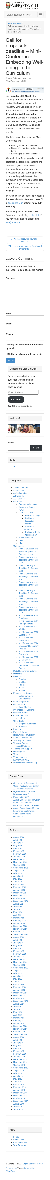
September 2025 (20, 867)
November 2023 (20, 928)
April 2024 (17, 914)
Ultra (21, 540)
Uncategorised (19, 751)
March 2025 (18, 884)
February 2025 (19, 887)
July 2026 (17, 839)
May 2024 (17, 912)
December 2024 (20, 892)
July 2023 (17, 939)
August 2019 (18, 1070)
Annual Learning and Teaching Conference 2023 (28, 593)
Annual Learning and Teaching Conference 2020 (28, 568)
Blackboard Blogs (32, 515)
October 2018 (19, 1098)
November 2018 (20, 1095)
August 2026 (18, 837)
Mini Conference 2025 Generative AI (28, 658)
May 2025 (17, 878)
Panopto (17, 729)
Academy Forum (20, 487)
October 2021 (19, 998)
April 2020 (17, 1048)
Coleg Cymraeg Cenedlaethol (26, 697)
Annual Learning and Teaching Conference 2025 (28, 610)
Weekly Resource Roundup (25, 762)
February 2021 (19, 1020)
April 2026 (17, 848)
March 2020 (18, 1051)
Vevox (16, 754)
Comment (10, 278)
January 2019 (19, 1089)
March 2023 (18, 951)
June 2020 (18, 1042)
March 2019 (18, 1084)
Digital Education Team (19, 14)
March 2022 (18, 984)
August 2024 (18, 903)
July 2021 (17, 1006)
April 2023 (17, 948)
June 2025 (18, 876)
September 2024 (20, 901)
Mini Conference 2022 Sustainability (28, 633)
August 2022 (18, 970)
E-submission (19, 676)
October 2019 (19, 1064)
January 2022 (19, 989)
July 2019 (17, 1073)
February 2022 (19, 987)
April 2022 (17, 981)
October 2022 (19, 964)
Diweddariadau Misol (28, 504)
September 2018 (20, 1101)
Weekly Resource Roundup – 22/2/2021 (25, 240)
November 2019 (20, 1062)
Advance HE (18, 495)
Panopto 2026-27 (21, 797)
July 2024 (17, 906)
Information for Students (24, 709)
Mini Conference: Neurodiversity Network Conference (29, 665)
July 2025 (17, 873)
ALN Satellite (19, 498)
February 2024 (19, 920)
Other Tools (18, 720)
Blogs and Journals (27, 723)
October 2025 (19, 864)
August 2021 (18, 1003)
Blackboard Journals (29, 528)
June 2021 (18, 1009)
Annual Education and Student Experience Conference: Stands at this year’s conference (26, 812)
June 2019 (18, 1076)
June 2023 (18, 942)
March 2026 (18, 851)
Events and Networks (22, 693)
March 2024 (18, 917)
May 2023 (17, 945)
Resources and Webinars (24, 734)
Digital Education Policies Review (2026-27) (24, 793)
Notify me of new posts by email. (25, 354)
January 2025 (19, 889)
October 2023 (19, 931)
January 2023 (19, 956)
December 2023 (20, 926)
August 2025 (18, 870)
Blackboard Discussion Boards (29, 521)
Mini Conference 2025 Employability (28, 653)
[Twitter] (14, 466)
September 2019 (20, 1067)
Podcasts (23, 726)
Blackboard (18, 501)
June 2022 (18, 976)
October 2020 (19, 1031)
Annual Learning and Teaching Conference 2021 (28, 576)
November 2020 (20, 1028)
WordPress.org (20, 1145)
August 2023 (18, 937)
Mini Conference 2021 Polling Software (28, 622)
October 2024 (19, 898)
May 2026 (17, 845)
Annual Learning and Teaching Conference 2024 (28, 601)
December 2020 (20, 1026)
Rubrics (22, 684)
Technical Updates (21, 745)
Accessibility (18, 490)
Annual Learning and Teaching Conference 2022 (28, 585)
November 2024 (20, 895)
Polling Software (20, 732)
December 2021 (20, 992)
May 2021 (17, 1012)
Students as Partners (22, 737)
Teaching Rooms (20, 743)
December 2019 (20, 1059)
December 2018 (20, 1092)
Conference (16, 23)
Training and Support (22, 748)
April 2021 (17, 1014)
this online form (15, 202)
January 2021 (19, 1023)
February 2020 (19, 1053)
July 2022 (17, 973)
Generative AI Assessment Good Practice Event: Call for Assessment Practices (26, 786)
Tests (21, 687)
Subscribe (16, 399)
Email (8, 323)
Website (9, 333)
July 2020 (17, 1039)
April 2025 (17, 881)
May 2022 (17, 978)
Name (8, 313)
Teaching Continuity (22, 740)
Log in (16, 1136)
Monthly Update (26, 537)
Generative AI (19, 704)
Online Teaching (20, 715)
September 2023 (20, 934)
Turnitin (22, 690)
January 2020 (19, 1056)
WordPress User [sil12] (16, 81)
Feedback (23, 679)
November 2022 (20, 962)
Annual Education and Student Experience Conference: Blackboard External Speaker (26, 802)
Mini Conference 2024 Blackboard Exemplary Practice (29, 646)
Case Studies (25, 707)
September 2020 (20, 1034)
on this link (34, 215)
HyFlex (22, 718)
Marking (22, 682)
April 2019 (17, 1081)
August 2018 (18, 1103)
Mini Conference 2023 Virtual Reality (28, 639)
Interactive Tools (26, 512)
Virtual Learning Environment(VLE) (21, 758)
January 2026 (19, 856)
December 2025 (20, 859)
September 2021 (20, 1001)
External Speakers (21, 701)
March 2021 (18, 1017)
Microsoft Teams (20, 712)
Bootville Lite (11, 1168)
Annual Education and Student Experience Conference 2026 (28, 551)
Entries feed (18, 1139)
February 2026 (19, 853)
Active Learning (20, 493)
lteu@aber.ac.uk (14, 222)
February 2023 (19, 953)
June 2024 (18, 909)
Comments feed (20, 1142)
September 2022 (20, 967)
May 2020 (17, 1045)
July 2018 (17, 1106)
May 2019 (17, 1078)
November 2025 (20, 862)
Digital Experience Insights (25, 670)
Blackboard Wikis (31, 534)
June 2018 (18, 1109)
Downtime (17, 673)
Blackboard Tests (32, 532)
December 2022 (20, 959)
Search (11, 442)
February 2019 (19, 1087)
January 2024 (19, 923)
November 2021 (20, 995)
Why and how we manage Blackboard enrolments (25, 247)
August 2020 (18, 1037)
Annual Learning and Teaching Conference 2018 (28, 560)
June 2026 (18, 842)
